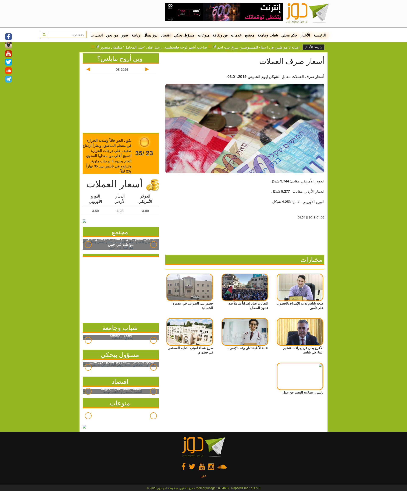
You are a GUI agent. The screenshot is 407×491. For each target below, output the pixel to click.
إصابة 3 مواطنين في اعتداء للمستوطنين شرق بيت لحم (258, 47)
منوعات (203, 35)
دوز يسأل (151, 35)
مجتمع (249, 35)
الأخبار (305, 35)
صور (124, 35)
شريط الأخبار (313, 47)
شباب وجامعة (268, 35)
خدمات (236, 35)
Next (153, 244)
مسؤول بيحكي (120, 354)
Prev (88, 244)
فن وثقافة (220, 35)
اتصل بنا (97, 35)
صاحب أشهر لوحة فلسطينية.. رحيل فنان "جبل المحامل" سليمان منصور (153, 47)
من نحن (112, 35)
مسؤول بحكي (184, 35)
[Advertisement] (121, 289)
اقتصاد (166, 35)
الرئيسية (320, 35)
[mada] (224, 10)
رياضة (135, 35)
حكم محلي (289, 35)
